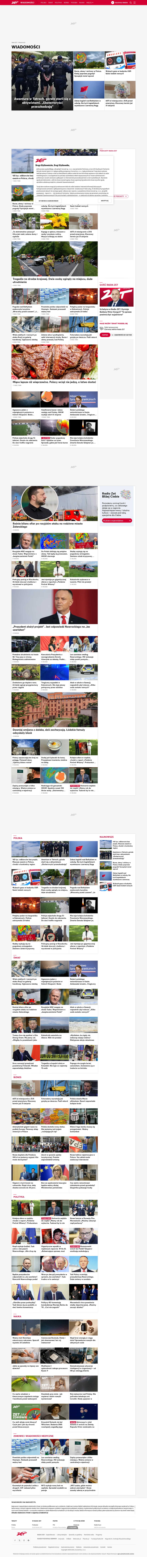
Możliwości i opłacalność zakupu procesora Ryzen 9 (54, 1368)
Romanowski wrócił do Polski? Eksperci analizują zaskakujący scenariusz (81, 1250)
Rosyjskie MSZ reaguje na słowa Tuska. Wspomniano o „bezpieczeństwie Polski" (24, 553)
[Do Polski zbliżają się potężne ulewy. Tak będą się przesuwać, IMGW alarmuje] (54, 541)
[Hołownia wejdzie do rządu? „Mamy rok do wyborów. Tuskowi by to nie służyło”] (83, 775)
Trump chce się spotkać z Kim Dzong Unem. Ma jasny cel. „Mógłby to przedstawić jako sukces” (25, 1039)
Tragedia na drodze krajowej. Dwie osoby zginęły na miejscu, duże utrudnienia (52, 280)
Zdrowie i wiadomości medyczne (34, 1436)
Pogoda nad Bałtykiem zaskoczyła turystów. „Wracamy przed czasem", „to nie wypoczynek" (25, 310)
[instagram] (24, 1540)
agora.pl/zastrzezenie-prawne (126, 1554)
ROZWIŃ (73, 1528)
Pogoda (74, 3)
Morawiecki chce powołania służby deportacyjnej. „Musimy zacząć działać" (83, 1304)
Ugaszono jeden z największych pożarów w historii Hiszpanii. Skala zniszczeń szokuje (23, 413)
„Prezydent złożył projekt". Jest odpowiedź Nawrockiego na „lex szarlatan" (51, 628)
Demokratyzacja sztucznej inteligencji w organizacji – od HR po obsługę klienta (83, 1368)
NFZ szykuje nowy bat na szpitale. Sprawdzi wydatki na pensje (54, 1487)
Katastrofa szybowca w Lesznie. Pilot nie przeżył (80, 580)
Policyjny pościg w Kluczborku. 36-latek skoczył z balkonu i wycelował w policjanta (25, 581)
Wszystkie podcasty (115, 196)
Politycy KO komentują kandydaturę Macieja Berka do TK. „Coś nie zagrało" (54, 1304)
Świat (50, 3)
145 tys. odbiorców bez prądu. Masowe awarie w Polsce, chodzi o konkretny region (32, 177)
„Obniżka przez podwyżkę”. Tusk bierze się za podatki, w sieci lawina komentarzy (24, 1304)
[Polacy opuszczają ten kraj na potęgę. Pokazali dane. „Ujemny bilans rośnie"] (26, 747)
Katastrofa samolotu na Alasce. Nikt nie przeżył (51, 1036)
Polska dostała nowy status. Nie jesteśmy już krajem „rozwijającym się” (53, 1129)
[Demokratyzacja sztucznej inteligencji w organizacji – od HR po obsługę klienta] (83, 1356)
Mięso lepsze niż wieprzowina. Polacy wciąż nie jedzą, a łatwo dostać (54, 382)
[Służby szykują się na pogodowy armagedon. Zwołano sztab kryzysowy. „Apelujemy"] (83, 541)
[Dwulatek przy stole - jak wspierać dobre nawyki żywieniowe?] (54, 1384)
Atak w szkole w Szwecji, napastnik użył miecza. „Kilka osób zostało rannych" (82, 685)
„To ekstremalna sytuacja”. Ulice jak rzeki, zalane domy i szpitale (24, 234)
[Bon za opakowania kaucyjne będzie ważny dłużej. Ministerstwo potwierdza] (54, 1172)
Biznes (66, 3)
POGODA (97, 1521)
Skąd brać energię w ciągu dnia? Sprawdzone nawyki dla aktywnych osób (82, 1340)
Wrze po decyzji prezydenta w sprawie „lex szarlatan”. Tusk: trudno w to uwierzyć (54, 1276)
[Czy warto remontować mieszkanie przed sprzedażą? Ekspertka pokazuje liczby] (83, 1172)
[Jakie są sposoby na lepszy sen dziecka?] (26, 1356)
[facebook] (15, 1540)
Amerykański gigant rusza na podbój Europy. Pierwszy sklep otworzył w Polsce (25, 1129)
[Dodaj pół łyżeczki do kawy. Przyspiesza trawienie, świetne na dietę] (54, 747)
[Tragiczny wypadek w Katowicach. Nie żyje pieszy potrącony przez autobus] (54, 672)
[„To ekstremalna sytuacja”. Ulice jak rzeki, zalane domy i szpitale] (26, 221)
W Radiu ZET (36, 1521)
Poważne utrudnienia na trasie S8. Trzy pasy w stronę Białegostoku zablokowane (25, 656)
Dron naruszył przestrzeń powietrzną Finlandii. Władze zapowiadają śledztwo (25, 1065)
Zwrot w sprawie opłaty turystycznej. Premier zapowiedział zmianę (51, 1157)
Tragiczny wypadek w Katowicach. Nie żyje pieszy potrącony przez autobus (53, 685)
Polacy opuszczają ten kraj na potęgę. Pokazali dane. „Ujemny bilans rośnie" (25, 760)
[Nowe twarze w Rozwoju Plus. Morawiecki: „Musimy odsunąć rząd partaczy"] (83, 1208)
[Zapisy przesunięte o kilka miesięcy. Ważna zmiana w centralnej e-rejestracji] (26, 775)
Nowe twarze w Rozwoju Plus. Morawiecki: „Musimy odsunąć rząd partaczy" (83, 1220)
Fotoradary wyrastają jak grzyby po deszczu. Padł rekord (83, 336)
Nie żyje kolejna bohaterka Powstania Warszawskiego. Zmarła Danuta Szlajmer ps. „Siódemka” (82, 441)
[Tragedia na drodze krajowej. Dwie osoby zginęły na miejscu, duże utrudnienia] (55, 258)
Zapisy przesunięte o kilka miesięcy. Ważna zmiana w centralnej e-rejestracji (24, 788)
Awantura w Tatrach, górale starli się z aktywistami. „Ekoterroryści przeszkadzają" (54, 861)
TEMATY (14, 1521)
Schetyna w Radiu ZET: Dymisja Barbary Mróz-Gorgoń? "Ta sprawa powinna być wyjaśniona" (116, 312)
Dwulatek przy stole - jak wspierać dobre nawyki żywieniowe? (51, 1396)
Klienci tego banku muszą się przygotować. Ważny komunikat (82, 1129)
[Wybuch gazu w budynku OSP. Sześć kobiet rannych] (26, 877)
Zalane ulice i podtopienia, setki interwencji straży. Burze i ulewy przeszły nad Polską (54, 337)
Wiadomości (27, 2)
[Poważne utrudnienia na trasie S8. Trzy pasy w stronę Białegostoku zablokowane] (26, 644)
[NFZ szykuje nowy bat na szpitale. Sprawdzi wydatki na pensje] (54, 1475)
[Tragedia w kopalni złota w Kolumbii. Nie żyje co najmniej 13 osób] (54, 1053)
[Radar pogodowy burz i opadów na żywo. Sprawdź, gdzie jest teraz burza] (54, 427)
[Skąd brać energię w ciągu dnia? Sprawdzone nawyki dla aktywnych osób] (83, 1327)
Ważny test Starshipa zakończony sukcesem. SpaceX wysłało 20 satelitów (25, 1340)
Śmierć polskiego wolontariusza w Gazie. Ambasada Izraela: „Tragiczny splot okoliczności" (83, 413)
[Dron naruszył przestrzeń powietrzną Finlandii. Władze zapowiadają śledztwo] (26, 1053)
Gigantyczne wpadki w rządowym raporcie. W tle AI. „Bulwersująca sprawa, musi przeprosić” (53, 1250)
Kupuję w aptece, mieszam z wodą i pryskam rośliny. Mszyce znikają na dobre (53, 234)
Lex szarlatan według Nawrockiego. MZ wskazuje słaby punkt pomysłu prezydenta (81, 658)
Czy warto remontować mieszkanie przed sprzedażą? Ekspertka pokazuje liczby (82, 1185)
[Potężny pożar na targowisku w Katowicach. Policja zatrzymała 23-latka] (83, 296)
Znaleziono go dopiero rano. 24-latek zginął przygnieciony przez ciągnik (25, 685)
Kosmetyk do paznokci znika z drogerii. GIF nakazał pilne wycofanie (25, 1487)
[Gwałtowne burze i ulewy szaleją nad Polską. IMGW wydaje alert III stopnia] (54, 399)
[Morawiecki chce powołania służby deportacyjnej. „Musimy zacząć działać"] (83, 1292)
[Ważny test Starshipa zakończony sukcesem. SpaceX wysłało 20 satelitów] (26, 1327)
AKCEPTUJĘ (104, 200)
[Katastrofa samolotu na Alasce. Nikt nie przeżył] (54, 1025)
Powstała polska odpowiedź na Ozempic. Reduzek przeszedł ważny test (54, 309)
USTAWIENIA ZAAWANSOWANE (48, 201)
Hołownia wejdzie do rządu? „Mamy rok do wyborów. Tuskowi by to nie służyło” (82, 789)
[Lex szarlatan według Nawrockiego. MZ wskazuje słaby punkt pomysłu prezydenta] (83, 644)
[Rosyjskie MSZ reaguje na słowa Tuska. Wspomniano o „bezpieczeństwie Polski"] (26, 541)
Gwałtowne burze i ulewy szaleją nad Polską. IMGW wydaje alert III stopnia (52, 412)
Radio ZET (14, 42)
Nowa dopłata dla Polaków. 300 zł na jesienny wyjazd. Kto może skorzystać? (25, 1157)
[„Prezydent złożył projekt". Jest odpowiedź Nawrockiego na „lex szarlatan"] (55, 606)
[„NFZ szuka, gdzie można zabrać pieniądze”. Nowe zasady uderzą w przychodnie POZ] (83, 1475)
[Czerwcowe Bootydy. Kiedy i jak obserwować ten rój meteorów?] (54, 1327)
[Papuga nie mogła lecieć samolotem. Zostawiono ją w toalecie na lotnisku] (83, 1053)
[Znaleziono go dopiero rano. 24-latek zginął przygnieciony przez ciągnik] (26, 672)
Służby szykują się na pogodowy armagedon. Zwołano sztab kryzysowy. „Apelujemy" (81, 555)
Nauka (81, 3)
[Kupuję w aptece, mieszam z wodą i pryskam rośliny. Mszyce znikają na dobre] (54, 221)
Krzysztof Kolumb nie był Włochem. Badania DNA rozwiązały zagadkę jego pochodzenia (52, 1425)
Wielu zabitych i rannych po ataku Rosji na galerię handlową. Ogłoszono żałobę (25, 337)
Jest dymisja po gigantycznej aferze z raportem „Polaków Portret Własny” (53, 581)
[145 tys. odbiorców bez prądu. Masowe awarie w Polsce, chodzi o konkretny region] (33, 161)
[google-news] (28, 1540)
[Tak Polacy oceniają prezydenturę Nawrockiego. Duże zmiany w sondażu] (83, 1264)
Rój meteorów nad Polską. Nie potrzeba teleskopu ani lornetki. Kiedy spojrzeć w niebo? (83, 1397)
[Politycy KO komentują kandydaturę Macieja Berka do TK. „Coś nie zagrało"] (54, 1292)
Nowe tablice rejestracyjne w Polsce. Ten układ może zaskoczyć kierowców (82, 1157)
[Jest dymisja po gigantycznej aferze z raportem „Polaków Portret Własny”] (54, 569)
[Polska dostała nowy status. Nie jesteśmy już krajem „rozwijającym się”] (54, 1116)
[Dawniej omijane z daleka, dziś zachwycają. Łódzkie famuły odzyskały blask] (55, 709)
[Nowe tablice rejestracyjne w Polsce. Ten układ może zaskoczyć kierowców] (83, 1144)
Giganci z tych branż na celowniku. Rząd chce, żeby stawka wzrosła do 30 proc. (24, 1185)
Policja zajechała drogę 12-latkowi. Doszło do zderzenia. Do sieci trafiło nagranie (25, 440)
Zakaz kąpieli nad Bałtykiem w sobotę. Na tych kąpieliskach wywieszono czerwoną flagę (54, 206)
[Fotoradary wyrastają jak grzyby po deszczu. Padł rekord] (83, 324)
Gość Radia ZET (109, 284)
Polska (43, 3)
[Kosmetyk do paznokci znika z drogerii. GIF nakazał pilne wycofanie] (26, 1475)
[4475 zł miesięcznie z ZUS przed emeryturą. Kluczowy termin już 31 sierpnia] (83, 221)
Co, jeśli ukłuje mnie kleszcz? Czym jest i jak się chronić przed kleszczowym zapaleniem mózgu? (24, 1425)
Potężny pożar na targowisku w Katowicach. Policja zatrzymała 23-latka (82, 309)
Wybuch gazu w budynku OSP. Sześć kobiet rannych (83, 204)
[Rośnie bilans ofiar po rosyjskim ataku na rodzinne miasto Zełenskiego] (55, 503)
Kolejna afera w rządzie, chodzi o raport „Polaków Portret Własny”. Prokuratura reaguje (82, 761)
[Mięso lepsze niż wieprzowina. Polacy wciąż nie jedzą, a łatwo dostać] (55, 361)
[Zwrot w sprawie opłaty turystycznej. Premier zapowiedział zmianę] (54, 1144)
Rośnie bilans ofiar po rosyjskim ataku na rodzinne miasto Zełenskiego (48, 525)
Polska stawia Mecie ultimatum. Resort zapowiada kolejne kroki (82, 1101)
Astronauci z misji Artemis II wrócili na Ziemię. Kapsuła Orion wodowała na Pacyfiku (82, 1426)
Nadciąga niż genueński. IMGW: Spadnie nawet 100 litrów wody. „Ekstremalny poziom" (52, 789)
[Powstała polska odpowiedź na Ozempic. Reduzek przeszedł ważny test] (54, 296)
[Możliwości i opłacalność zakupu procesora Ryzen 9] (54, 1356)
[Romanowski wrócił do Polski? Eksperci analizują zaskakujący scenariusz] (83, 1236)
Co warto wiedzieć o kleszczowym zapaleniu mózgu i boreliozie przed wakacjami (25, 1396)
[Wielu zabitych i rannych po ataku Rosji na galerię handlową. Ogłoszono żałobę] (26, 324)
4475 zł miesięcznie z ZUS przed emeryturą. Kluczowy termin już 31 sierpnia (81, 234)
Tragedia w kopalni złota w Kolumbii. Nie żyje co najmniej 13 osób (54, 1065)
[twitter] (19, 1540)
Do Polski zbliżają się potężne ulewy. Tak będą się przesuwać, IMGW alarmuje (54, 553)
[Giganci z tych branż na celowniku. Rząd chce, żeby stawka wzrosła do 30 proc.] (26, 1172)
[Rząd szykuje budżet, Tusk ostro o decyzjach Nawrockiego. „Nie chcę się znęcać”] (26, 1236)
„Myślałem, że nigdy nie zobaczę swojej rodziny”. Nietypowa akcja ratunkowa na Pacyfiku (82, 1039)
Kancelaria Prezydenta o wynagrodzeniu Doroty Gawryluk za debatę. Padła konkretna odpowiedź (52, 658)
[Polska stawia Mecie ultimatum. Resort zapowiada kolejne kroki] (83, 1088)
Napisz (105, 335)
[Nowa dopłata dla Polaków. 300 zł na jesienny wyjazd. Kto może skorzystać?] (26, 1144)
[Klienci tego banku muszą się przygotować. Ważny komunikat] (83, 1116)
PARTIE (55, 1521)
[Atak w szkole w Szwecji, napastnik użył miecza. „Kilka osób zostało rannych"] (83, 672)
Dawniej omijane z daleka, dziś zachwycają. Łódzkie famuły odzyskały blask (49, 731)
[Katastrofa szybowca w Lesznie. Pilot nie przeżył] (83, 569)
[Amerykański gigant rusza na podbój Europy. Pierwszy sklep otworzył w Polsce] (26, 1116)
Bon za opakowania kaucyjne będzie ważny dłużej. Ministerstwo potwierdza (53, 1185)
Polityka (58, 3)
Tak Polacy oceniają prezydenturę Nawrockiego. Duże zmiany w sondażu (82, 1276)
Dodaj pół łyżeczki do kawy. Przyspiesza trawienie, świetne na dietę (54, 760)
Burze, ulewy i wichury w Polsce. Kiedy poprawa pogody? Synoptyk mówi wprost (22, 207)
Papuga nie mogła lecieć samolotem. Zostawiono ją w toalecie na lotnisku (82, 1065)
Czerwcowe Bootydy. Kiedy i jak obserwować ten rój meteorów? (53, 1340)
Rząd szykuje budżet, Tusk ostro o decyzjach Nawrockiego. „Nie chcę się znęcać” (24, 1250)
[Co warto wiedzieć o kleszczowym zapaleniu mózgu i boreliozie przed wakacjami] (26, 1384)
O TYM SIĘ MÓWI (79, 1521)
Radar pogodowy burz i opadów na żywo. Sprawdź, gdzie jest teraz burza (54, 440)
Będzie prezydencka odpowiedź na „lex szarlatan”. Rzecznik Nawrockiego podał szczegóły (25, 1278)
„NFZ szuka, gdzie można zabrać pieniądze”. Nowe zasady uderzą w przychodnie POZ (82, 1489)
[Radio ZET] (15, 2)
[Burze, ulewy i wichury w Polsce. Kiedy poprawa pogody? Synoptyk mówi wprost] (26, 193)
